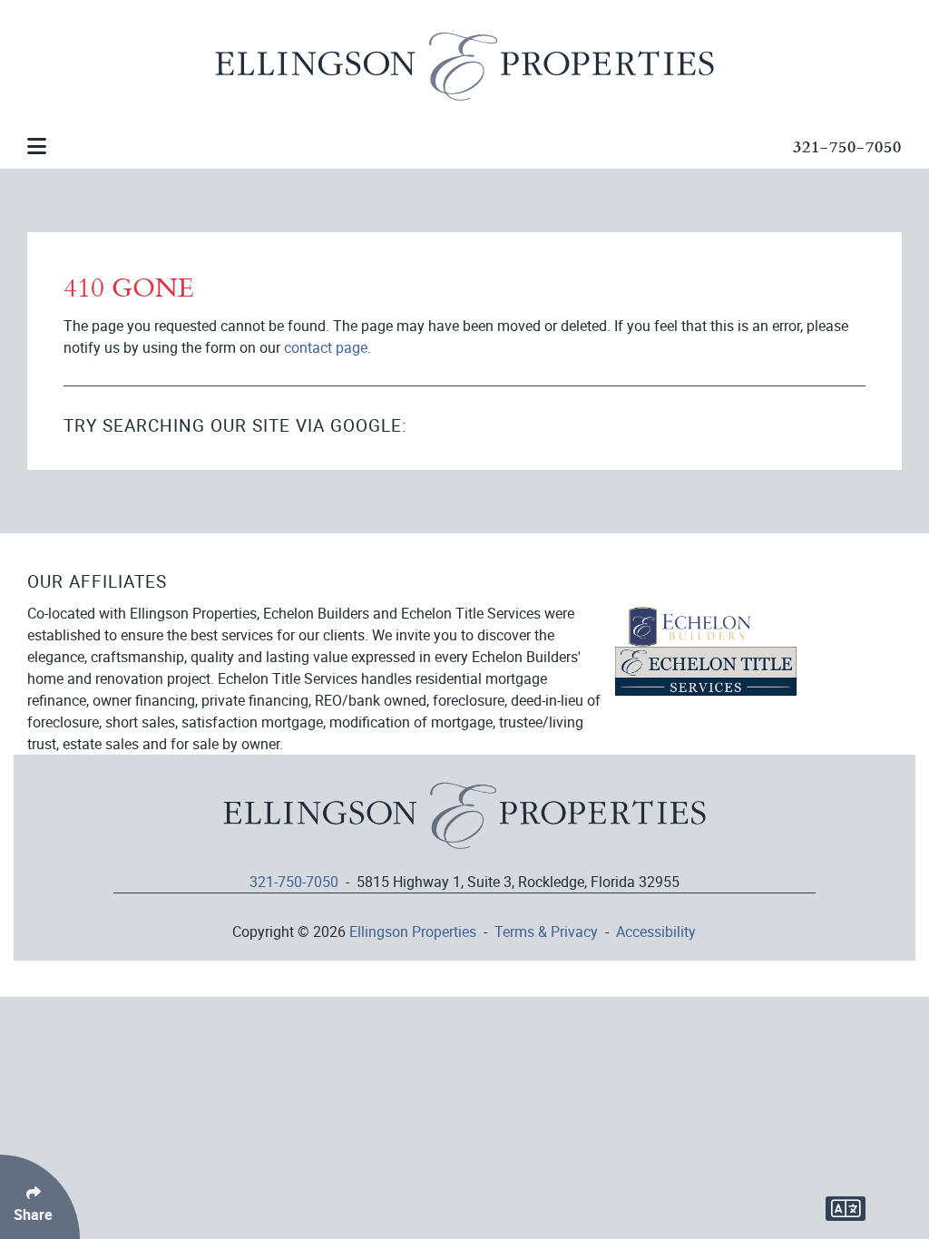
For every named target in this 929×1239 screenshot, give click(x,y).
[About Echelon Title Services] (706, 669)
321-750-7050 (847, 145)
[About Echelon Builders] (690, 625)
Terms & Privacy (546, 931)
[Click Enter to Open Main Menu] (37, 146)
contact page (325, 347)
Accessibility (656, 931)
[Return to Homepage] (464, 825)
